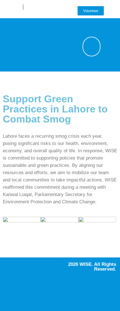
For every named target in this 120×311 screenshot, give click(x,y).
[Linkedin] (9, 60)
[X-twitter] (9, 44)
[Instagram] (26, 28)
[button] (86, 24)
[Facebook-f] (9, 28)
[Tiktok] (26, 60)
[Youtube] (26, 44)
